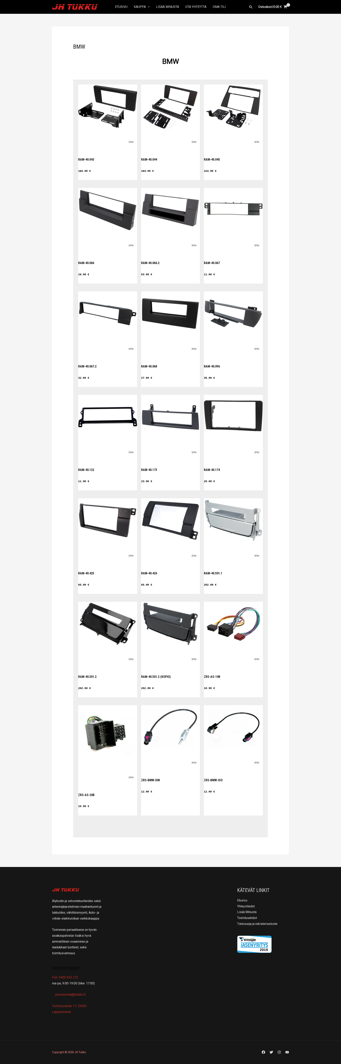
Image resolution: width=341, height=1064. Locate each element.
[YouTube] (287, 1052)
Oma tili (219, 7)
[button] (148, 7)
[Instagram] (279, 1052)
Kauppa (140, 7)
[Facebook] (263, 1052)
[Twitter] (271, 1052)
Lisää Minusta (167, 7)
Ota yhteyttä (195, 7)
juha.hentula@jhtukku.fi (70, 994)
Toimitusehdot (247, 918)
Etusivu (121, 7)
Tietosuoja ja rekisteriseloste (257, 924)
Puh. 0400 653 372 (65, 977)
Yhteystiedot (246, 906)
